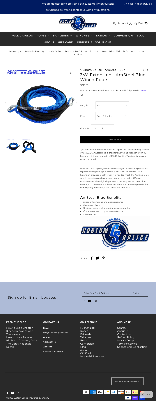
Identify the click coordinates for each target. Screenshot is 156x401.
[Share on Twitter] (97, 258)
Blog (140, 35)
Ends (82, 116)
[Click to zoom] (70, 73)
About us (122, 331)
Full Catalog (22, 35)
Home (13, 51)
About (49, 42)
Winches (82, 35)
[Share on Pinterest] (103, 258)
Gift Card (65, 42)
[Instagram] (96, 301)
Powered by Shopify (39, 398)
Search (121, 327)
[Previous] (5, 102)
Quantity (84, 128)
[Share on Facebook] (91, 258)
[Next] (76, 102)
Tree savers (13, 334)
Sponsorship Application (132, 346)
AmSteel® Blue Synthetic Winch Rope (46, 51)
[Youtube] (89, 301)
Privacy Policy (125, 340)
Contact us (124, 334)
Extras (101, 35)
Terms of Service (127, 343)
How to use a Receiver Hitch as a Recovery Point (21, 339)
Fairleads (61, 35)
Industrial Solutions (94, 42)
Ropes (41, 35)
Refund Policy (125, 337)
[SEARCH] (115, 23)
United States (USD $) (138, 3)
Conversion (123, 35)
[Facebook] (84, 301)
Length (84, 105)
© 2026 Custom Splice (17, 398)
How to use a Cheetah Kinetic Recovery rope (19, 329)
